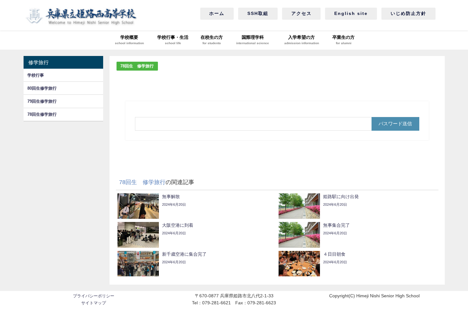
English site (351, 13)
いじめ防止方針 (408, 13)
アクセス (301, 13)
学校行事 (35, 75)
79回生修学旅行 (42, 101)
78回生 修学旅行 (137, 66)
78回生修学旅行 (42, 114)
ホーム (216, 13)
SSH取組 (257, 13)
